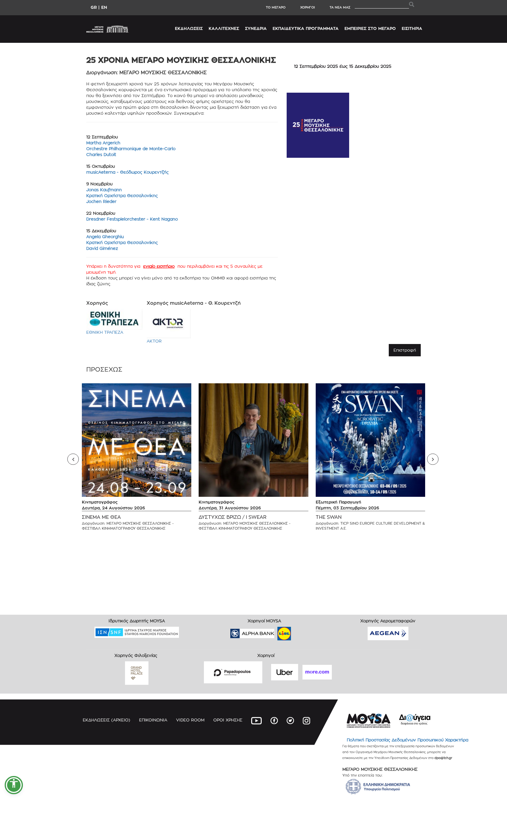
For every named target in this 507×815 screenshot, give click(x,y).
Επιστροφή (404, 350)
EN (104, 7)
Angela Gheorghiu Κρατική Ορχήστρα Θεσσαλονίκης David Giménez (122, 242)
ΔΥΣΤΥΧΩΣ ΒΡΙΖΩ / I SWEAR (232, 517)
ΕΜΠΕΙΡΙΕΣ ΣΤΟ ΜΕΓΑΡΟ (370, 28)
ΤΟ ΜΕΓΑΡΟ (275, 7)
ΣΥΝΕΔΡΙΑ (256, 28)
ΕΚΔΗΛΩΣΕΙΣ (189, 28)
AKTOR (154, 341)
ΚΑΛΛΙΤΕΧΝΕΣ (224, 28)
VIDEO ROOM (190, 720)
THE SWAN (329, 517)
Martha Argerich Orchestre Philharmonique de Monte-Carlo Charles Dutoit (130, 148)
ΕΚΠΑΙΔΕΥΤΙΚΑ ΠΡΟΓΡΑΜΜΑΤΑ (306, 28)
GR (94, 7)
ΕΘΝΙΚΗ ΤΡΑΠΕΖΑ (104, 332)
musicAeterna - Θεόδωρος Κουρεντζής (127, 172)
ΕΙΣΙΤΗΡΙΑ (412, 28)
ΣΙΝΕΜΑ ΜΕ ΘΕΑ (101, 517)
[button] (14, 785)
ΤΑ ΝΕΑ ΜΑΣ (339, 7)
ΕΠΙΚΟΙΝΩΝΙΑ (153, 720)
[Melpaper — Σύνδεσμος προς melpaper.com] (301, 631)
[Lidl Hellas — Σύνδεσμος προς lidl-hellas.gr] (275, 631)
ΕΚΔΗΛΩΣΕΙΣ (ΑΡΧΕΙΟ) (106, 720)
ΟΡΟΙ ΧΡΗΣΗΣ (227, 720)
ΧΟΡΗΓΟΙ (307, 7)
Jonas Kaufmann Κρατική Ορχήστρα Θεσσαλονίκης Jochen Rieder (122, 195)
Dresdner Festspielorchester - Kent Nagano (132, 219)
